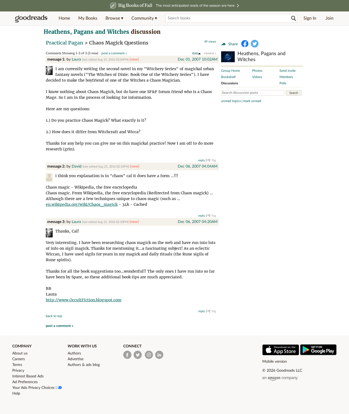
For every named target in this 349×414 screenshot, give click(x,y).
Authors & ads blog (84, 365)
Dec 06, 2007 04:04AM (198, 166)
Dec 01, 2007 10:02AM (198, 59)
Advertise (75, 359)
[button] (114, 18)
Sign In (309, 18)
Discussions (229, 83)
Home (64, 18)
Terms (17, 365)
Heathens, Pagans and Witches (86, 31)
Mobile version (274, 362)
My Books (87, 18)
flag (214, 160)
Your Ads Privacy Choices (34, 388)
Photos (257, 70)
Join (329, 18)
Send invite (287, 70)
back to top (54, 316)
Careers (18, 359)
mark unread (252, 101)
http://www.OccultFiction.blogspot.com (83, 299)
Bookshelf (228, 77)
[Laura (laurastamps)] (50, 71)
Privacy (18, 371)
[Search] (293, 18)
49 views (210, 41)
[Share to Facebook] (245, 43)
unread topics (231, 101)
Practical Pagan (64, 43)
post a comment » (114, 53)
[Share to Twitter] (254, 43)
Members (286, 77)
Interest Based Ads (28, 376)
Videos (257, 77)
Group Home (230, 70)
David (77, 166)
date (195, 53)
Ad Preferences (25, 382)
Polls (282, 83)
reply (201, 160)
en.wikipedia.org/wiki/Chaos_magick (82, 204)
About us (20, 353)
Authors (74, 353)
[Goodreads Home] (31, 18)
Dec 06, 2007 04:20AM (198, 222)
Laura (76, 59)
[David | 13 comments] (50, 178)
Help (16, 393)
